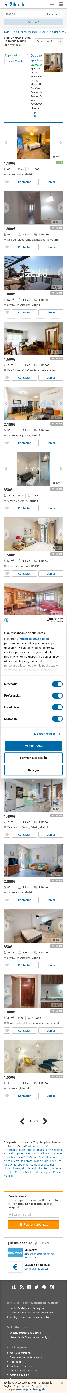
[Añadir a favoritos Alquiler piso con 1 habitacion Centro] (7, 900)
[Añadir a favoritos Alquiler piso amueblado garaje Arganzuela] (7, 378)
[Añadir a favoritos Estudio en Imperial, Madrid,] (7, 1030)
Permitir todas (33, 745)
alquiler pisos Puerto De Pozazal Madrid (31, 1159)
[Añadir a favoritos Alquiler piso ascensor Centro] (7, 312)
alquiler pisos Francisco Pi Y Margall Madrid (33, 1155)
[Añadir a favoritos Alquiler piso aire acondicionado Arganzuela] (7, 508)
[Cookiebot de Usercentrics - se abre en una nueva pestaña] (47, 619)
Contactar (24, 182)
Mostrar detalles (45, 733)
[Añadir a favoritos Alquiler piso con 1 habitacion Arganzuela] (7, 573)
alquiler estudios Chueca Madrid (33, 1170)
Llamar (50, 182)
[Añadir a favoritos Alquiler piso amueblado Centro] (7, 1096)
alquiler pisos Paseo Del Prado (33, 1153)
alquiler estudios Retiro (36, 1168)
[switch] (57, 696)
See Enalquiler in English (30, 1389)
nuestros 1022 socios (34, 638)
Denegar (33, 770)
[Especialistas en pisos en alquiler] (15, 4)
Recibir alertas (35, 1224)
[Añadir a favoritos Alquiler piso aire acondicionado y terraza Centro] (7, 443)
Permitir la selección (33, 757)
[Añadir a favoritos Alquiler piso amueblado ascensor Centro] (7, 835)
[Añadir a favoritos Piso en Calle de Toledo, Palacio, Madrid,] (7, 247)
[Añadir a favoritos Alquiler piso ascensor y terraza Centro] (7, 182)
